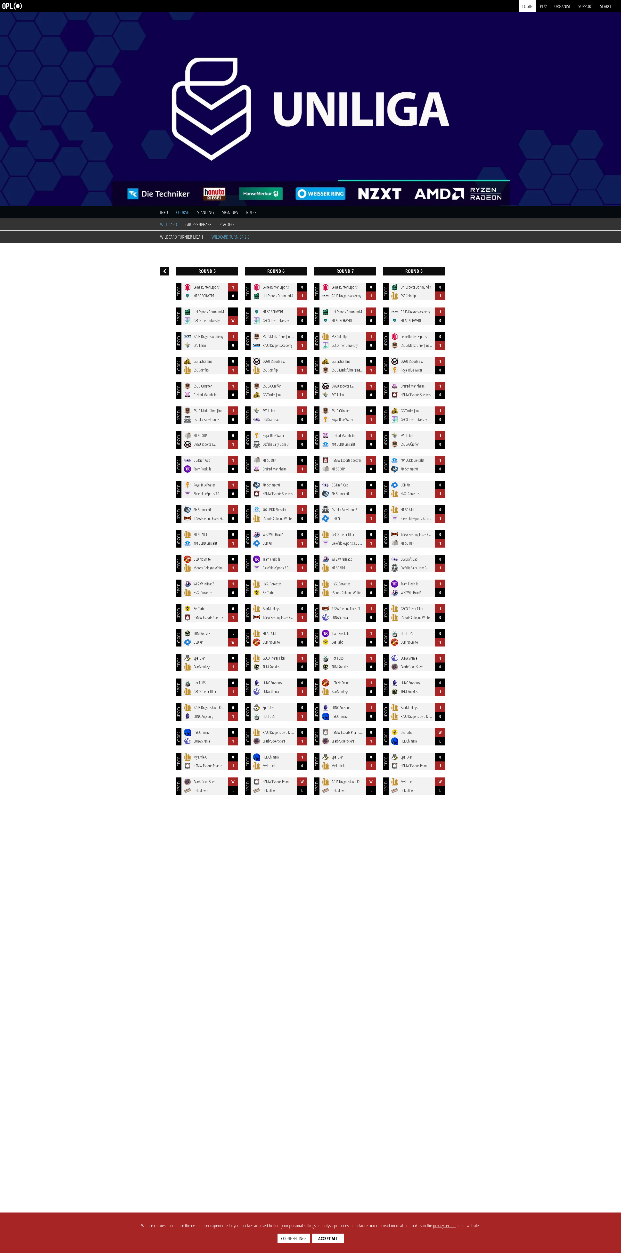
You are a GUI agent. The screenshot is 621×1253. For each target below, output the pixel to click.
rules (251, 212)
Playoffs (227, 224)
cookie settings (293, 1238)
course (182, 212)
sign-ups (230, 212)
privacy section (444, 1225)
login (527, 6)
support (585, 6)
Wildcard (168, 224)
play (543, 6)
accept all (327, 1238)
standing (205, 212)
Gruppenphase (198, 224)
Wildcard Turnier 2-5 (231, 237)
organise (562, 6)
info (164, 212)
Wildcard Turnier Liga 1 (181, 237)
